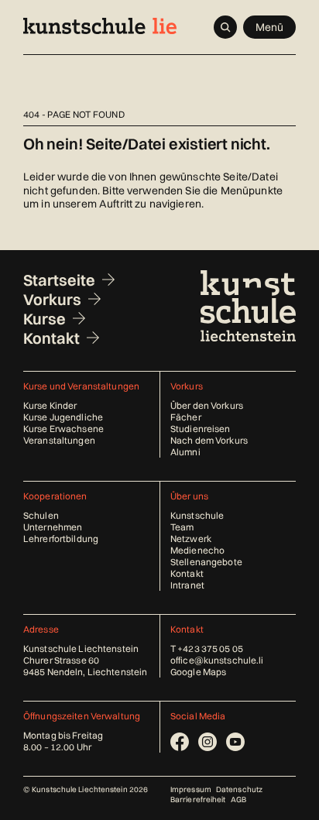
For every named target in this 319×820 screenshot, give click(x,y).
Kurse (44, 318)
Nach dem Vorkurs (209, 440)
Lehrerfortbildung (60, 538)
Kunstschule (197, 515)
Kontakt (51, 338)
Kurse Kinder (50, 405)
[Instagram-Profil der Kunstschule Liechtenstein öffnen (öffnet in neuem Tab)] (207, 742)
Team (182, 527)
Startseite (59, 280)
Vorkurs (52, 299)
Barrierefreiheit (198, 799)
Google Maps (198, 672)
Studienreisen (200, 428)
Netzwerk (190, 538)
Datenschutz (239, 789)
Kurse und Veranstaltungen (81, 386)
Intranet (187, 585)
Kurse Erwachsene (63, 428)
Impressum (190, 789)
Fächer (185, 417)
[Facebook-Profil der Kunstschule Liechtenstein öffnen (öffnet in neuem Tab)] (179, 742)
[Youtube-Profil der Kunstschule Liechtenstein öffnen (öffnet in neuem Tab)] (235, 742)
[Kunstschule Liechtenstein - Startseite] (100, 26)
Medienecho (197, 550)
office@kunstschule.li (217, 660)
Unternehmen (52, 527)
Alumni (185, 452)
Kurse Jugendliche (63, 417)
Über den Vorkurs (206, 405)
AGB (238, 799)
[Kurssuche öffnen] (225, 27)
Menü (270, 27)
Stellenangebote (206, 562)
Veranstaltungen (59, 440)
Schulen (41, 515)
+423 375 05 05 (210, 648)
